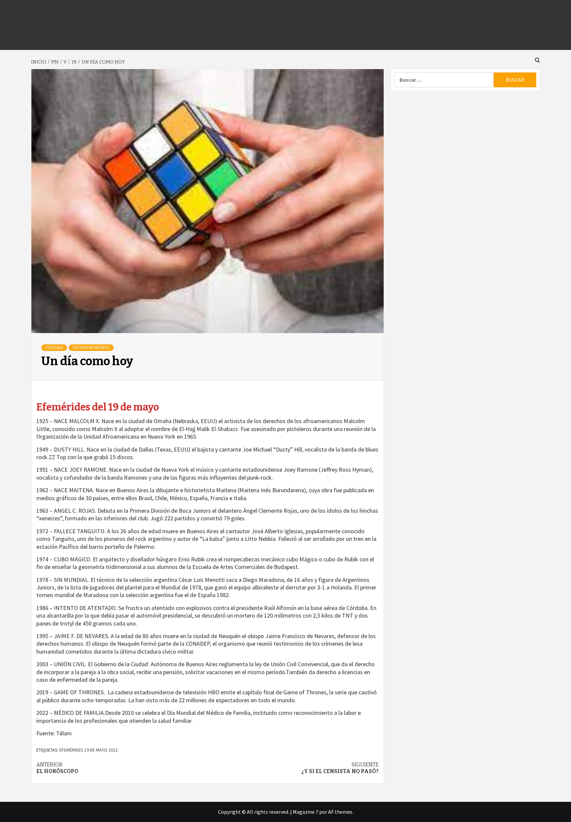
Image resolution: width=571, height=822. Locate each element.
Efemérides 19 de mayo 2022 (88, 750)
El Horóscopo (57, 768)
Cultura (54, 347)
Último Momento (91, 347)
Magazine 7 (305, 811)
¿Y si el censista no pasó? (340, 768)
